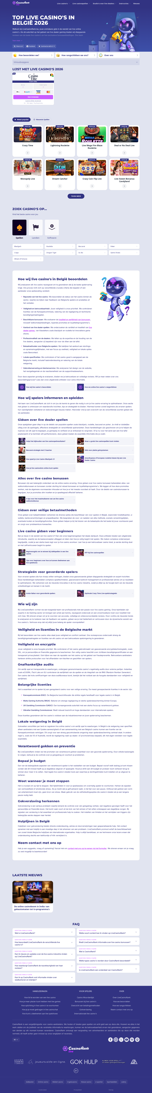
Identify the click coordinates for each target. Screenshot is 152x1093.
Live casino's (62, 3)
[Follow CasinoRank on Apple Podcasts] (137, 1039)
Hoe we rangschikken (121, 1005)
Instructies (123, 3)
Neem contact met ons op (122, 1009)
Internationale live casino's (85, 1013)
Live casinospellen (80, 3)
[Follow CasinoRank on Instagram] (116, 1039)
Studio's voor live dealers (103, 3)
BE (15, 1040)
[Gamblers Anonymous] (134, 1062)
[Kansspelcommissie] (19, 1062)
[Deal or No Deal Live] (124, 141)
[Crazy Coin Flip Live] (92, 174)
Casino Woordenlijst (85, 997)
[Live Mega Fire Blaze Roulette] (92, 141)
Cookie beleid (43, 1090)
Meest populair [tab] (23, 119)
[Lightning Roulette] (60, 141)
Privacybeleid (78, 1090)
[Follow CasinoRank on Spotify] (132, 1039)
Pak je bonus (33, 97)
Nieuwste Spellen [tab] (42, 119)
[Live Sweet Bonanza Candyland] (124, 174)
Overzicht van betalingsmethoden (85, 1005)
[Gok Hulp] (83, 1062)
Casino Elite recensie (33, 101)
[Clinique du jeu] (114, 1062)
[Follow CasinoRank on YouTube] (126, 1039)
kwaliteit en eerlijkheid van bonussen (74, 319)
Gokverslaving (85, 1009)
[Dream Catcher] (60, 174)
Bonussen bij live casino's (85, 1001)
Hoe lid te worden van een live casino (40, 997)
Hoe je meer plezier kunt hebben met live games (39, 1001)
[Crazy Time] (27, 141)
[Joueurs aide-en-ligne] (47, 1062)
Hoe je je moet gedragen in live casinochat (40, 1009)
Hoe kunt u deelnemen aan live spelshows (40, 1013)
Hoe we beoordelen (121, 1001)
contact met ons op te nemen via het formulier (87, 848)
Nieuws (136, 3)
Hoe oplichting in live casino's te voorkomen (40, 1005)
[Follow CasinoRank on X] (121, 1039)
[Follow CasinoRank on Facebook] (110, 1039)
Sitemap (111, 1090)
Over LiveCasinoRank (122, 997)
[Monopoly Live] (27, 174)
